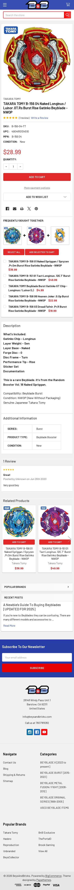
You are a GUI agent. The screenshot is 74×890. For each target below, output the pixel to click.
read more (9, 625)
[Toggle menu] (4, 4)
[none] (37, 59)
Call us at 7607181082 (37, 722)
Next (69, 539)
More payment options (37, 187)
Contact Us (9, 762)
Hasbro (7, 838)
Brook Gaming (46, 844)
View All (42, 851)
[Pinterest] (36, 209)
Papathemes (43, 879)
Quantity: (10, 159)
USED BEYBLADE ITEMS (54, 807)
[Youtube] (44, 732)
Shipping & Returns (14, 774)
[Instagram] (30, 732)
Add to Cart (19, 542)
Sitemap (8, 780)
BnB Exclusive (46, 832)
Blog (5, 768)
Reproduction (11, 844)
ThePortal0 (44, 838)
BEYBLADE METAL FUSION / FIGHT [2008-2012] (53, 787)
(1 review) (24, 117)
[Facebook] (7, 209)
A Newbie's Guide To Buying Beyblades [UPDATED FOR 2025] (32, 607)
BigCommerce (53, 875)
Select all (14, 252)
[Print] (22, 209)
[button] (37, 197)
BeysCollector (11, 857)
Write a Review (39, 117)
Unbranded (9, 851)
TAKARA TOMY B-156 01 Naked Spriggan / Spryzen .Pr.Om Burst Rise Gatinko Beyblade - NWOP (19, 553)
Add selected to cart (42, 252)
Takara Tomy (10, 832)
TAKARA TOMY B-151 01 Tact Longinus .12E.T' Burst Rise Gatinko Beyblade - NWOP (55, 553)
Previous (4, 539)
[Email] (15, 209)
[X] (29, 209)
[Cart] (69, 5)
